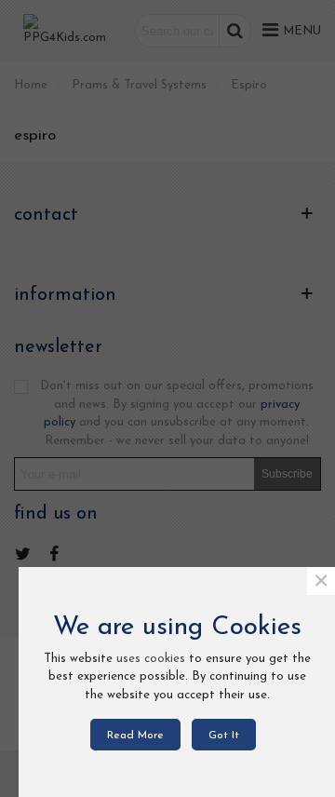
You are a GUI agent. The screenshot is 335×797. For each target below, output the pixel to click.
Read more (135, 735)
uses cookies (150, 659)
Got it (223, 735)
